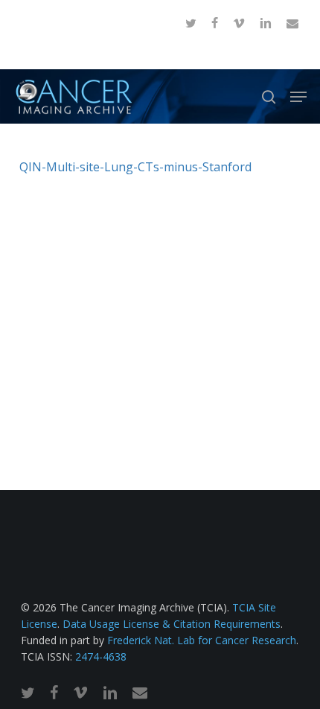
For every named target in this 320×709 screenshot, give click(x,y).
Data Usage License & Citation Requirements (172, 624)
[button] (298, 96)
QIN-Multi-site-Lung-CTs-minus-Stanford (135, 167)
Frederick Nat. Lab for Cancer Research (201, 640)
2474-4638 (101, 656)
